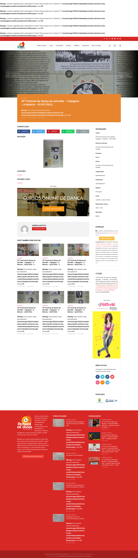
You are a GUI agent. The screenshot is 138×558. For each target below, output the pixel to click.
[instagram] (107, 377)
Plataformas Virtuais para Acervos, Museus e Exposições (74, 556)
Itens (51, 45)
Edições (68, 45)
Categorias (59, 45)
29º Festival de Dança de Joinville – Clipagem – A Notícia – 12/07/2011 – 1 (51, 262)
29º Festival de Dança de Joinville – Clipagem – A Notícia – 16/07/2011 (76, 310)
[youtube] (112, 377)
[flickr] (98, 382)
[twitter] (102, 377)
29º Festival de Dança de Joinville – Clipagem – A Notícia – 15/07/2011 (51, 310)
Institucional (96, 45)
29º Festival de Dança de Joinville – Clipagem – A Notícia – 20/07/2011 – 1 (26, 262)
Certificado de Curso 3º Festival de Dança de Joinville (75, 517)
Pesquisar (85, 45)
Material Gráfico (71, 419)
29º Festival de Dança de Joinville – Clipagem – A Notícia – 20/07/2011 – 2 (76, 262)
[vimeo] (107, 382)
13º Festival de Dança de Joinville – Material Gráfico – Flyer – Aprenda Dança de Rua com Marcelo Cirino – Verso (111, 449)
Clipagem (24, 98)
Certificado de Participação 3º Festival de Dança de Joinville (75, 486)
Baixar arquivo (107, 238)
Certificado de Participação (74, 455)
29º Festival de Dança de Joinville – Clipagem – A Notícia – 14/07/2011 (26, 310)
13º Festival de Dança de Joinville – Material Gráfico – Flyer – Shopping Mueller (110, 436)
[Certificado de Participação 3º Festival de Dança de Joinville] (58, 486)
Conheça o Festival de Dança (33, 456)
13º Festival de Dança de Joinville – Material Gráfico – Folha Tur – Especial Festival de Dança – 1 (110, 424)
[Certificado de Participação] (58, 456)
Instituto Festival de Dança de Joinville (56, 554)
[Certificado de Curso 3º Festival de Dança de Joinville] (58, 518)
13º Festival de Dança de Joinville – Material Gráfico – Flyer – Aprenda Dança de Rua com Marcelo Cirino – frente (111, 462)
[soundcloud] (102, 382)
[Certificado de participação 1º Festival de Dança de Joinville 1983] (58, 423)
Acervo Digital (42, 45)
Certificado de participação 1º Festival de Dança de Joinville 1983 (75, 423)
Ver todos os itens (39, 228)
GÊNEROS (76, 45)
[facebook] (98, 377)
